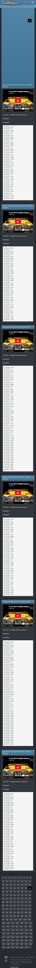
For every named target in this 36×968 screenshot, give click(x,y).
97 (29, 916)
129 (17, 933)
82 (3, 912)
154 (3, 947)
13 (14, 881)
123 (21, 930)
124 (26, 930)
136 (17, 937)
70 (18, 906)
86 (18, 912)
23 (22, 885)
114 (12, 926)
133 (3, 937)
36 (11, 892)
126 (3, 933)
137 (22, 937)
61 (14, 902)
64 (26, 902)
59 (7, 902)
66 (3, 906)
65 (29, 902)
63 (22, 902)
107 (13, 923)
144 (22, 940)
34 (3, 892)
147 (3, 944)
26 (3, 888)
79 (22, 909)
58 (3, 902)
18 (3, 885)
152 (26, 944)
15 (22, 881)
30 (18, 888)
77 (14, 909)
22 (18, 885)
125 (31, 930)
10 (3, 881)
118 (30, 926)
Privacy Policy (14, 967)
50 (3, 899)
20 (11, 885)
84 (11, 912)
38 (18, 892)
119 (3, 930)
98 (3, 919)
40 (26, 892)
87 (22, 912)
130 (22, 933)
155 (8, 947)
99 (7, 919)
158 (22, 947)
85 (14, 912)
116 (21, 926)
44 (11, 895)
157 (17, 947)
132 (31, 933)
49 (29, 895)
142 (13, 940)
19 (7, 885)
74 (3, 909)
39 (22, 892)
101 (16, 919)
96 (26, 916)
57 (29, 899)
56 (26, 899)
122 (17, 930)
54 (18, 899)
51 (7, 899)
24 (26, 885)
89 (29, 912)
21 (14, 885)
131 (26, 933)
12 (10, 881)
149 (13, 944)
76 (11, 909)
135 (13, 937)
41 (29, 892)
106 (8, 923)
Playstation (6, 118)
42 (3, 895)
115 (17, 926)
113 (8, 926)
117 (26, 926)
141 (8, 940)
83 (7, 912)
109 (22, 923)
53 (14, 899)
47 (22, 895)
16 (26, 881)
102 (20, 919)
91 (7, 916)
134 (8, 937)
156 (13, 947)
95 (22, 916)
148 (8, 944)
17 (29, 881)
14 (18, 881)
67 (7, 906)
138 (26, 937)
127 (8, 933)
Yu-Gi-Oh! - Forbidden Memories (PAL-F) (15, 355)
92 (11, 916)
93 (14, 916)
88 (26, 912)
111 (31, 923)
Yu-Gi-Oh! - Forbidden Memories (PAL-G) (15, 115)
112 (3, 926)
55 (22, 899)
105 (3, 923)
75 (7, 909)
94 (18, 916)
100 (11, 919)
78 (18, 909)
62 (18, 902)
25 (29, 885)
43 (7, 895)
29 (14, 888)
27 (7, 888)
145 (26, 940)
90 (3, 916)
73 (29, 906)
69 (14, 906)
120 (8, 930)
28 (11, 888)
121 (12, 930)
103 (25, 919)
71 (22, 906)
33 (29, 20)
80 (26, 909)
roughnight (6, 122)
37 (14, 892)
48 (26, 895)
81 (29, 909)
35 (7, 892)
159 (26, 947)
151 (22, 944)
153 (31, 944)
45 (14, 895)
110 (26, 923)
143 (17, 940)
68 (11, 906)
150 (17, 944)
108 (17, 923)
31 (22, 888)
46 (18, 895)
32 (26, 888)
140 (3, 940)
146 (31, 940)
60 (11, 902)
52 (11, 899)
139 (31, 937)
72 (26, 906)
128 (13, 933)
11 (7, 881)
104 (29, 919)
